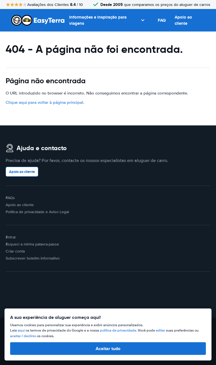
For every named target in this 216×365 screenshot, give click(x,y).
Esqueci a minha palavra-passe (32, 244)
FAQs (10, 197)
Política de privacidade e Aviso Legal (37, 211)
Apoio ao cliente (183, 20)
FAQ (162, 20)
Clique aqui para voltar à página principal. (45, 102)
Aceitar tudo (108, 348)
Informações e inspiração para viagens (98, 20)
